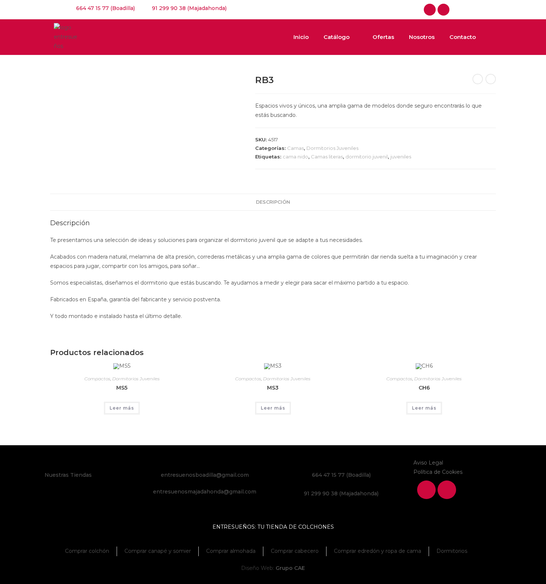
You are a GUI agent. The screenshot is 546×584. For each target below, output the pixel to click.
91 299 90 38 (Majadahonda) (341, 493)
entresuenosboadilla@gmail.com (205, 475)
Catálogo (337, 36)
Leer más (122, 408)
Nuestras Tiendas (68, 475)
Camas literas (327, 157)
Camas (295, 148)
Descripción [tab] (273, 202)
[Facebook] (430, 10)
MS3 (273, 387)
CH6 (424, 387)
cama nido (295, 157)
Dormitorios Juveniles (332, 148)
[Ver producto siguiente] (490, 79)
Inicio (301, 36)
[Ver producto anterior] (477, 79)
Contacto (462, 36)
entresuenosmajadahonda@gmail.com (204, 491)
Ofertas (383, 36)
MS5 (121, 387)
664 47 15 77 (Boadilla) (341, 475)
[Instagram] (443, 10)
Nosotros (422, 36)
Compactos (97, 378)
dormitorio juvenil (366, 157)
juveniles (400, 157)
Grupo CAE (290, 568)
